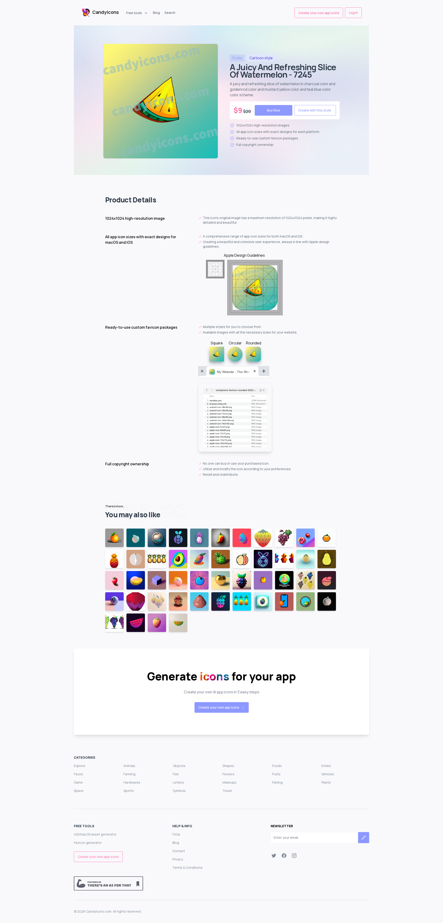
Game (78, 782)
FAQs (176, 834)
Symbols (179, 790)
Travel (227, 790)
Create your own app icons (318, 13)
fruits (237, 57)
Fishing (277, 782)
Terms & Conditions (187, 867)
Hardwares (131, 782)
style (261, 57)
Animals (129, 766)
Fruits (276, 774)
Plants (326, 782)
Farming (129, 774)
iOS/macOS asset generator (95, 834)
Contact (178, 851)
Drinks (326, 766)
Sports (128, 790)
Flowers (228, 774)
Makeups (229, 782)
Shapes (228, 766)
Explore (79, 766)
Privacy (177, 859)
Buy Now (273, 110)
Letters (178, 782)
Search (170, 12)
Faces (78, 774)
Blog (156, 12)
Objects (179, 766)
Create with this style (314, 110)
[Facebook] (284, 855)
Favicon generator (88, 842)
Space (79, 790)
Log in (353, 12)
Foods (277, 766)
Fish (176, 774)
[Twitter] (274, 855)
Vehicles (327, 774)
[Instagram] (294, 855)
